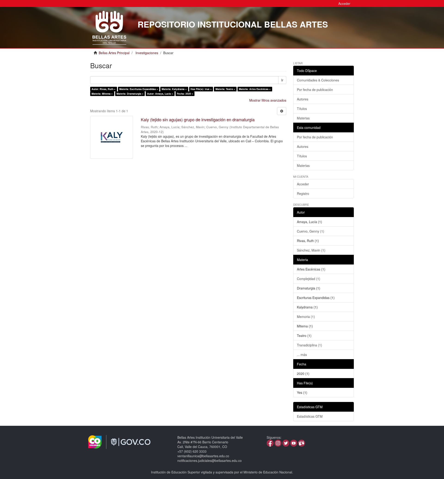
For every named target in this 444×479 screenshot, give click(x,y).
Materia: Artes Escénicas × (255, 89)
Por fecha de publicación (315, 89)
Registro (303, 193)
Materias (303, 118)
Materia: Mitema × (102, 93)
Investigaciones (147, 52)
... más (302, 354)
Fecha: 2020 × (185, 93)
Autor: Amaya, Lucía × (160, 93)
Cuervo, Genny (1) (310, 231)
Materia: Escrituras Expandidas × (138, 89)
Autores (302, 99)
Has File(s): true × (201, 89)
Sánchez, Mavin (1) (311, 250)
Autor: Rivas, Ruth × (103, 89)
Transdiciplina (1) (309, 345)
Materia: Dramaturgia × (130, 93)
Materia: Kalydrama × (174, 89)
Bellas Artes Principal (114, 52)
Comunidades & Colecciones (318, 80)
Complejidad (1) (308, 278)
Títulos (302, 108)
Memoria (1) (306, 316)
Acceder (303, 184)
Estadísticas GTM (310, 416)
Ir (282, 80)
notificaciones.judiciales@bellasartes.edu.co (209, 460)
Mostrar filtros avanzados (267, 100)
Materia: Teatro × (225, 89)
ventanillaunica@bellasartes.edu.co (203, 456)
